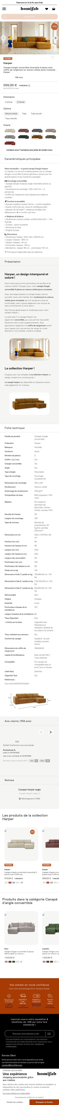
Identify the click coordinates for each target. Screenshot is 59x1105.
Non (45, 761)
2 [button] (17, 53)
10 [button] (39, 53)
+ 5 (20, 962)
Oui (33, 761)
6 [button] (28, 53)
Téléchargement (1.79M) (30, 799)
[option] (29, 38)
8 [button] (34, 53)
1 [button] (15, 53)
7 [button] (31, 53)
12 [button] (45, 53)
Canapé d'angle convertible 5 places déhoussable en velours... (19, 953)
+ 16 (21, 883)
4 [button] (23, 53)
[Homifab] (29, 9)
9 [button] (37, 53)
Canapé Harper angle (29, 789)
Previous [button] (3, 38)
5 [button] (26, 53)
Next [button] (55, 38)
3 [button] (20, 53)
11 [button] (42, 53)
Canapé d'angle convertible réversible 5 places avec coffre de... (20, 873)
